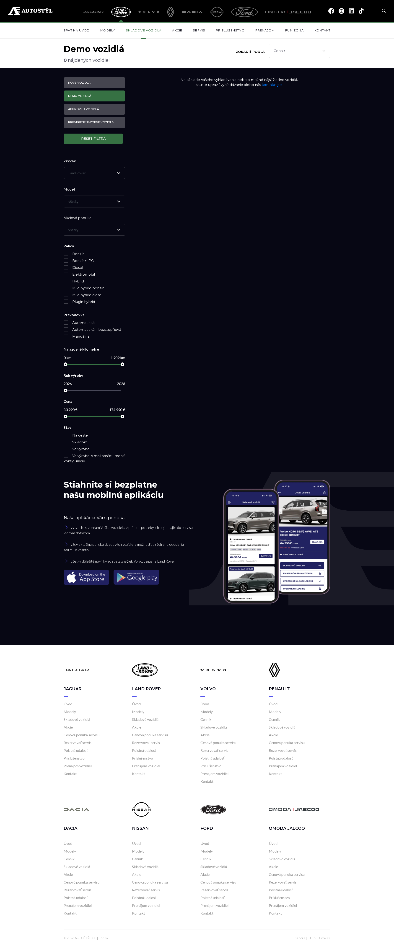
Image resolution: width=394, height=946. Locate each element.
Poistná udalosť (76, 750)
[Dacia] (192, 12)
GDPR (312, 938)
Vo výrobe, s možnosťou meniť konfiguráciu (94, 458)
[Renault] (170, 12)
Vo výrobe (80, 449)
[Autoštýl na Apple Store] (87, 577)
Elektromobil (83, 274)
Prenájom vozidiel (78, 766)
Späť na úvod (77, 30)
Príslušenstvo (230, 30)
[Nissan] (217, 12)
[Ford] (244, 12)
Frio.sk (103, 938)
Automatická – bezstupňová (96, 329)
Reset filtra (93, 139)
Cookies (324, 938)
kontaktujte (272, 85)
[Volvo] (148, 12)
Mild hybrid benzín (87, 288)
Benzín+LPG (82, 260)
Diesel (77, 267)
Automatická (83, 323)
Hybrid (77, 281)
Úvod (68, 704)
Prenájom (265, 30)
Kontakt (322, 30)
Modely (107, 30)
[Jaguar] (93, 12)
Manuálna (80, 336)
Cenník (205, 719)
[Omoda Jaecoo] (288, 12)
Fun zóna (294, 30)
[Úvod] (76, 669)
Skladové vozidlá (143, 30)
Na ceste (79, 435)
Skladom (79, 442)
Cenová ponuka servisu (81, 735)
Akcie (177, 30)
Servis (199, 30)
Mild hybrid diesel (86, 295)
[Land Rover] (121, 12)
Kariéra (300, 938)
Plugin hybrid (83, 302)
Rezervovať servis (77, 742)
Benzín (78, 254)
